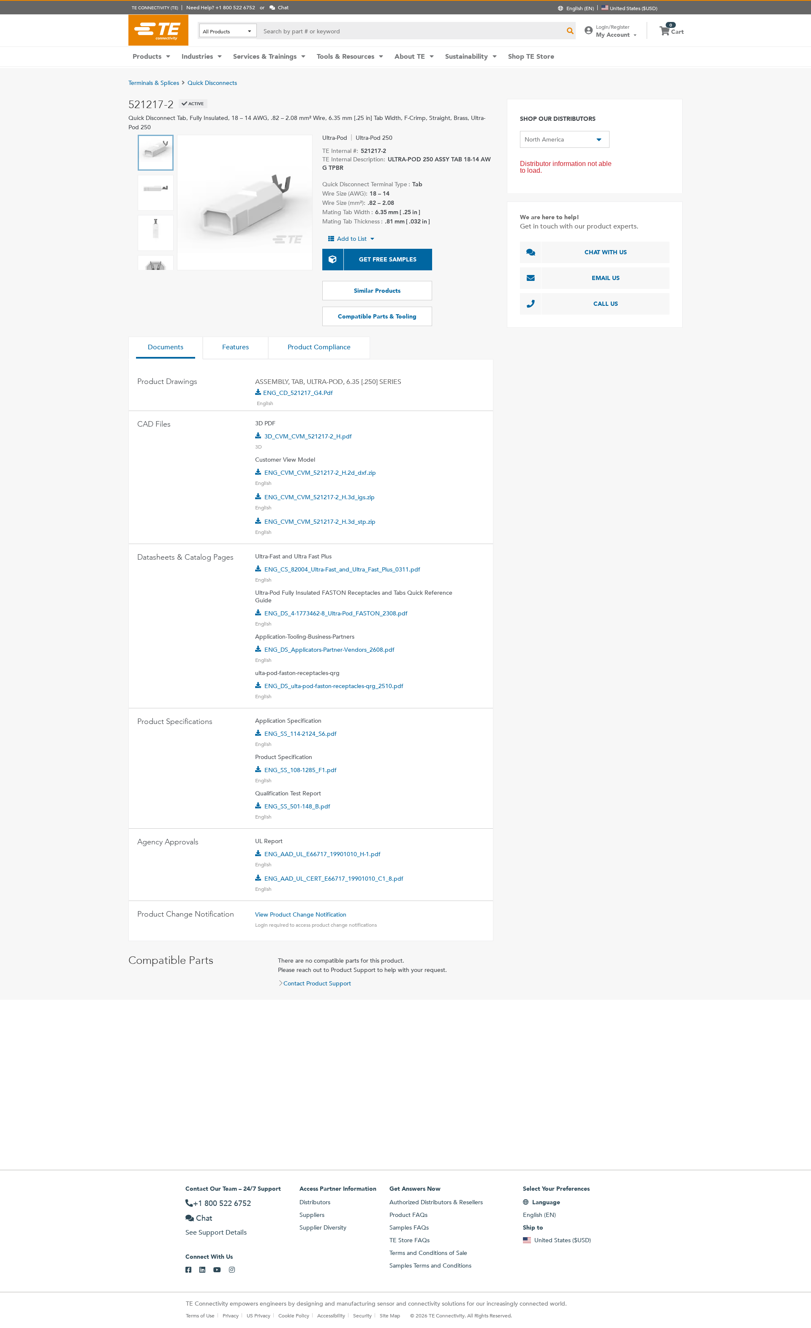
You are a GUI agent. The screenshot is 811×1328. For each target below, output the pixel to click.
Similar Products (377, 290)
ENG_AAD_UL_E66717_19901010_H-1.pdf (322, 854)
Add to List (351, 238)
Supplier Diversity (322, 1227)
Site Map (390, 1315)
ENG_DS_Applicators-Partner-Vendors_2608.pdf (329, 649)
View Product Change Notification (300, 914)
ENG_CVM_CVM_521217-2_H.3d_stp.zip (320, 521)
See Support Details (216, 1232)
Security (362, 1315)
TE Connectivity (158, 30)
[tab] (165, 348)
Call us (605, 304)
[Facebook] (192, 1270)
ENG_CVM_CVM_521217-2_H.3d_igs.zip (319, 497)
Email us (606, 278)
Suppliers (311, 1215)
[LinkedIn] (206, 1270)
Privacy (231, 1315)
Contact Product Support (317, 983)
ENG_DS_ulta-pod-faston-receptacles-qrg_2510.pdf (333, 686)
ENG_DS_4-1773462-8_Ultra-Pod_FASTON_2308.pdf (336, 613)
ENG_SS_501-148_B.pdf (297, 806)
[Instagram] (236, 1270)
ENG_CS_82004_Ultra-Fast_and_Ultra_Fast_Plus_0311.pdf (342, 569)
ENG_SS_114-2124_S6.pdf (300, 733)
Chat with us (606, 252)
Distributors (314, 1202)
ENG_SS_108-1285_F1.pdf (300, 770)
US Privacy (258, 1315)
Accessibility (331, 1315)
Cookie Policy (293, 1315)
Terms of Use (200, 1315)
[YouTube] (221, 1270)
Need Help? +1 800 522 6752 (220, 7)
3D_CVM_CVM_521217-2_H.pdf (308, 436)
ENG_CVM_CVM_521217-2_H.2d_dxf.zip (320, 472)
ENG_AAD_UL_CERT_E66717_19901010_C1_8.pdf (333, 878)
